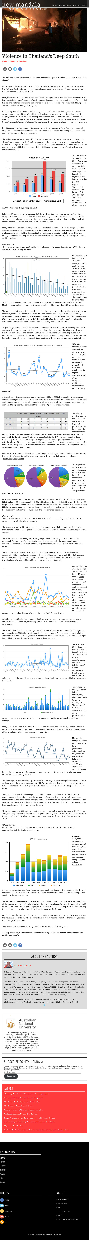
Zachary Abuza (8, 61)
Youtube (7, 1217)
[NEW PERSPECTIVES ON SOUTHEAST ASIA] (21, 4)
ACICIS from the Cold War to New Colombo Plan (22, 1102)
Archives (2, 1182)
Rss (5, 1222)
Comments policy (61, 1203)
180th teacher (46, 502)
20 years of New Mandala (13, 1126)
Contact (58, 1207)
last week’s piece (11, 214)
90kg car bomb (36, 613)
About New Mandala (65, 5)
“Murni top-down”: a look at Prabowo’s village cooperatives (26, 1094)
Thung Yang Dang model (13, 459)
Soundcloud (8, 1211)
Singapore (3, 1170)
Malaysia (2, 1162)
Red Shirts (53, 86)
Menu (54, 5)
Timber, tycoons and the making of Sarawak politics (23, 1098)
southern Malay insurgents (68, 89)
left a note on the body (33, 772)
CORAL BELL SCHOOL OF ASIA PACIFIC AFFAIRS (68, 1219)
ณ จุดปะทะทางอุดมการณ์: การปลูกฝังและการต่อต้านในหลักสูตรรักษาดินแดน (29, 1122)
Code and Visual (57, 1234)
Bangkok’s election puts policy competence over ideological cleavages (30, 1118)
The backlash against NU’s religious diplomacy (21, 1114)
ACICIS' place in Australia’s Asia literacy (18, 1106)
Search (84, 5)
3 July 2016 (17, 816)
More (1, 1178)
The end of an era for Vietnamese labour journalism (23, 1110)
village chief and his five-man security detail (42, 560)
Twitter (6, 1206)
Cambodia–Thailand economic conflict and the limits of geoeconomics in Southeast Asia (36, 1130)
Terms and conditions (63, 1211)
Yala (28, 122)
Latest (8, 1088)
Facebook (7, 1200)
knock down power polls (78, 579)
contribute (76, 5)
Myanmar (3, 1166)
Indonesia (3, 1158)
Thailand (2, 1174)
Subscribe (11, 1076)
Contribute (59, 1215)
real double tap (47, 114)
